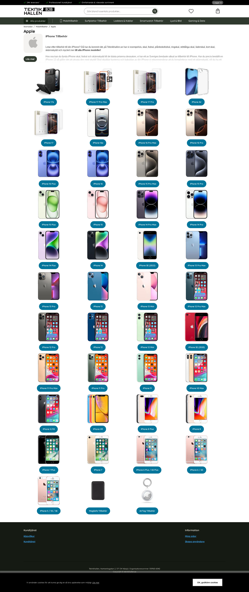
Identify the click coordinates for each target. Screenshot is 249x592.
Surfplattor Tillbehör (96, 20)
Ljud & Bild (176, 20)
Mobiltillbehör (70, 20)
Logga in (217, 2)
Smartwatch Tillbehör (151, 20)
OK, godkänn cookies (207, 582)
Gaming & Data (196, 20)
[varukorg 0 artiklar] (217, 11)
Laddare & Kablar (123, 20)
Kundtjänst (29, 541)
